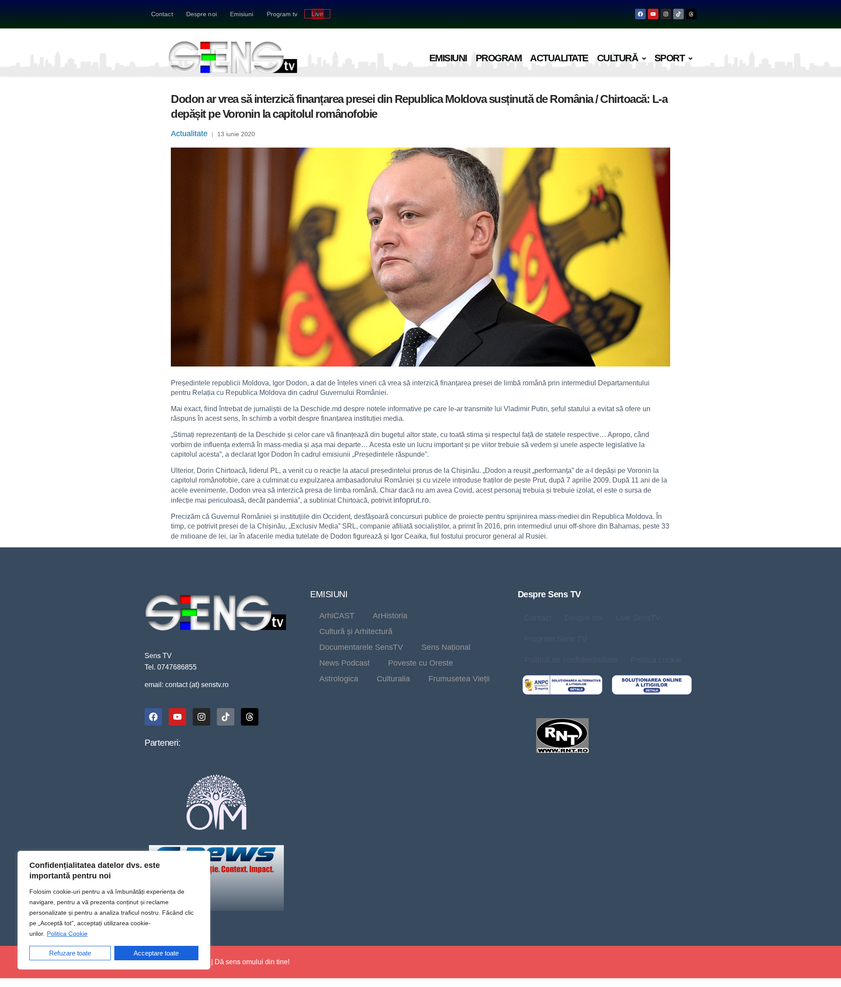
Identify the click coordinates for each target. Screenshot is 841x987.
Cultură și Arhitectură (355, 631)
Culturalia (393, 678)
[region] (114, 910)
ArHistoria (390, 615)
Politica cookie (656, 660)
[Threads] (691, 14)
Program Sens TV (555, 638)
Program (499, 58)
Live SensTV (638, 617)
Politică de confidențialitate (571, 660)
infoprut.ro (411, 500)
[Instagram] (666, 14)
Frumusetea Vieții (459, 678)
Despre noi (201, 14)
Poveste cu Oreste (420, 663)
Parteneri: (162, 742)
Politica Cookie (67, 933)
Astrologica (338, 678)
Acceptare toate (156, 953)
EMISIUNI (328, 594)
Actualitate (559, 58)
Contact (162, 14)
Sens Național (445, 647)
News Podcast (344, 663)
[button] (621, 58)
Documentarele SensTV (361, 647)
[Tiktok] (678, 14)
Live (317, 14)
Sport (669, 58)
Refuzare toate (70, 953)
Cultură (617, 58)
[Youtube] (653, 14)
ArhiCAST (336, 615)
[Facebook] (640, 14)
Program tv (282, 14)
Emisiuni (242, 14)
